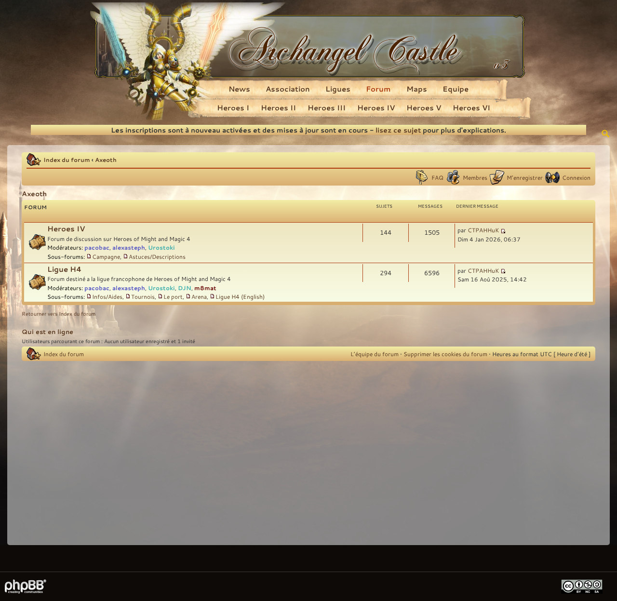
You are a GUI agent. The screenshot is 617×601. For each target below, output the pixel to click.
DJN (184, 288)
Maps (416, 88)
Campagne (106, 256)
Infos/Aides (107, 296)
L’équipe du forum (374, 354)
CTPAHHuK (483, 230)
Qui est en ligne (47, 331)
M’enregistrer (525, 177)
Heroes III (327, 107)
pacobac (96, 247)
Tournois (143, 296)
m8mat (205, 288)
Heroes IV (376, 107)
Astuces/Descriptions (157, 256)
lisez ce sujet (398, 129)
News (239, 88)
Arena (199, 296)
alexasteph (128, 247)
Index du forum (66, 159)
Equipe (456, 88)
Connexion (576, 177)
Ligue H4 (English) (240, 296)
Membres (475, 177)
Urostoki (161, 247)
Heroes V (423, 107)
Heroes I (233, 107)
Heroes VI (471, 107)
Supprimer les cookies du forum (445, 354)
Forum (378, 88)
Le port (173, 296)
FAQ (437, 177)
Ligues (337, 88)
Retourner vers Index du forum (58, 313)
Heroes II (278, 107)
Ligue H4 (64, 269)
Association (288, 88)
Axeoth (106, 159)
